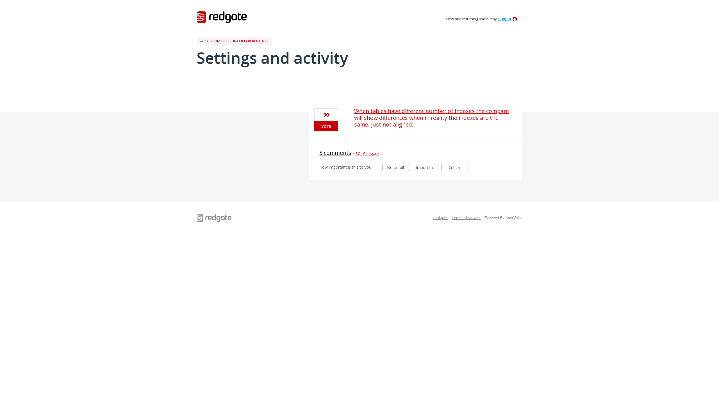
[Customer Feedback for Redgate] (222, 17)
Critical (458, 168)
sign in (504, 18)
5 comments (335, 153)
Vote (326, 126)
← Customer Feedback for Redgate (234, 40)
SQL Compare (367, 153)
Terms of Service (466, 217)
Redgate (440, 217)
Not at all (398, 168)
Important (427, 168)
